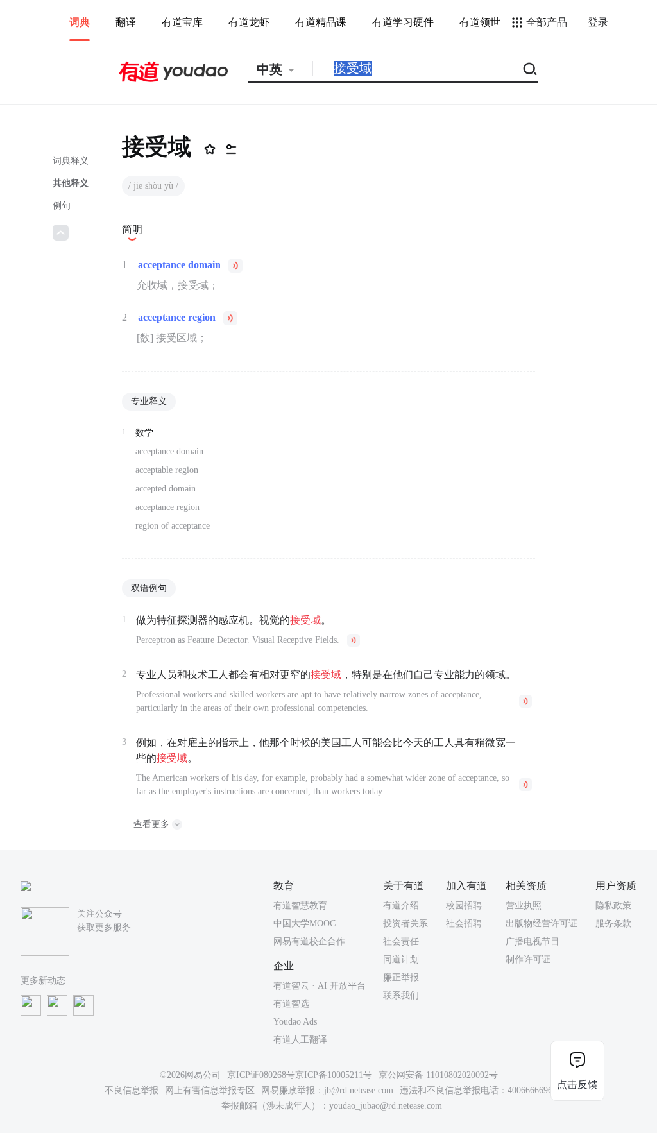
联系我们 (401, 995)
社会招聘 (464, 923)
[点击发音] (235, 266)
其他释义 (71, 183)
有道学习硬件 (403, 22)
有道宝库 (182, 22)
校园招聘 (464, 905)
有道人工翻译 (300, 1039)
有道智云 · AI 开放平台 (319, 986)
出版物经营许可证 (541, 923)
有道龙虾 (248, 22)
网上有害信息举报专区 (210, 1090)
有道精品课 (320, 22)
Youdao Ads (295, 1022)
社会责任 (401, 941)
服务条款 (613, 923)
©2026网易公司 (190, 1075)
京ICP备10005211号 (333, 1075)
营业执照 (524, 905)
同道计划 (401, 959)
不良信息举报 (131, 1090)
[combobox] (280, 69)
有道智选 (291, 1004)
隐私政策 (613, 905)
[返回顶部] (61, 233)
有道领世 (479, 22)
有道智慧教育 (300, 905)
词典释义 (71, 161)
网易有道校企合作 (309, 941)
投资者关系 (405, 923)
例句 (62, 205)
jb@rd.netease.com (358, 1090)
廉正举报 (401, 977)
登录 (598, 22)
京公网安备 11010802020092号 (438, 1075)
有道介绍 (401, 905)
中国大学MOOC (304, 923)
